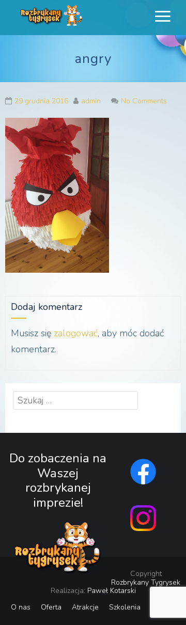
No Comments (144, 101)
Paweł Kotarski (111, 591)
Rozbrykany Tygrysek (145, 582)
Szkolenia (125, 607)
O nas (20, 607)
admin (91, 101)
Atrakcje (85, 607)
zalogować (76, 333)
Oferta (51, 607)
